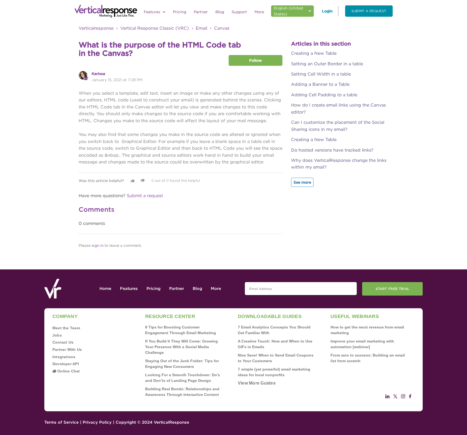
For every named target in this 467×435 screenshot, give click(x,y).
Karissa (98, 73)
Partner (201, 12)
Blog (219, 12)
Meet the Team (66, 328)
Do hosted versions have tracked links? (332, 150)
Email (201, 28)
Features (152, 12)
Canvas (221, 28)
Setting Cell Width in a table (321, 74)
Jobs (57, 335)
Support (239, 12)
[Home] (106, 11)
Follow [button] (255, 60)
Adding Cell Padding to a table (324, 94)
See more (302, 182)
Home (105, 288)
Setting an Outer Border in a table (327, 63)
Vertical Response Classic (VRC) (154, 28)
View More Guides (257, 383)
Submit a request (368, 11)
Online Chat (68, 371)
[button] (132, 180)
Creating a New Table (313, 53)
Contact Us (63, 342)
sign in (98, 245)
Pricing (179, 12)
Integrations (64, 357)
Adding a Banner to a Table (320, 84)
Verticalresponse (96, 28)
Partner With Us (67, 349)
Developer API (65, 364)
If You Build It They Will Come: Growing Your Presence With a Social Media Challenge (181, 347)
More (259, 12)
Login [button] (327, 11)
